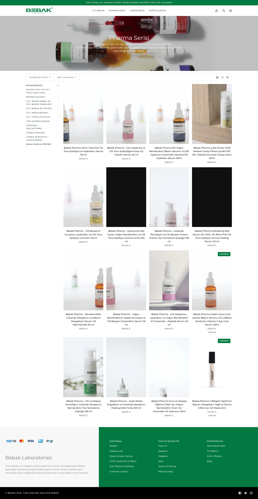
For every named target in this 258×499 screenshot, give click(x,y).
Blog (209, 461)
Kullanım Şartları (119, 471)
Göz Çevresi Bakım (38, 121)
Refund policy (165, 471)
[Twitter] (245, 493)
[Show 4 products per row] (228, 77)
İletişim (114, 446)
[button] (98, 10)
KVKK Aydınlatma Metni (123, 461)
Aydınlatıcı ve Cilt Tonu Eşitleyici (38, 91)
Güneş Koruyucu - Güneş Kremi (37, 138)
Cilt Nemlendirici (37, 113)
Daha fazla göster (38, 144)
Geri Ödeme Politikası (122, 466)
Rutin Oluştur (214, 456)
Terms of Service (167, 466)
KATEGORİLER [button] (215, 441)
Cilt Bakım (213, 451)
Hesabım (163, 456)
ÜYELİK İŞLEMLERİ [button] (168, 441)
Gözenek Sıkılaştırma (34, 127)
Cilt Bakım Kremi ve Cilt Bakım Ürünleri (39, 102)
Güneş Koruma (35, 133)
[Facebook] (240, 493)
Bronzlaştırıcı (35, 97)
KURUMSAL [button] (116, 441)
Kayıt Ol (162, 446)
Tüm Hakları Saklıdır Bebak (41, 493)
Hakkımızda (116, 451)
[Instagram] (251, 493)
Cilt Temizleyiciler (38, 117)
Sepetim (163, 451)
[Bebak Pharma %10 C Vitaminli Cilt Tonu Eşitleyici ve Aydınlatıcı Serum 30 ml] (83, 114)
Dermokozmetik (216, 446)
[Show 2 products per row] (217, 77)
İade (160, 461)
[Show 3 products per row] (222, 77)
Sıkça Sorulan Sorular (121, 456)
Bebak (12, 493)
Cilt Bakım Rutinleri (39, 108)
